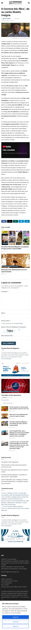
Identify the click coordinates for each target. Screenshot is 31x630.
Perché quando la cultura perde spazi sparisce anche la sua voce (19, 408)
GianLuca (4, 397)
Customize (15, 622)
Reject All (15, 626)
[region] (15, 615)
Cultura (5, 243)
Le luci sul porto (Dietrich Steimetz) (13, 506)
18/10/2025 (4, 251)
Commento (5, 291)
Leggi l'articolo (7, 403)
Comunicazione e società (10, 266)
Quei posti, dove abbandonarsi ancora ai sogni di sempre (14, 270)
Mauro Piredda (7, 18)
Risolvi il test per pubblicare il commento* (13, 327)
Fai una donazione (6, 358)
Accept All (15, 617)
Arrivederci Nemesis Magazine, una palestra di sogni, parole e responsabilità (15, 248)
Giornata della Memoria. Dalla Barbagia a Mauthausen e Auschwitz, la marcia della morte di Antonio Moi (15, 502)
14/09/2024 (16, 18)
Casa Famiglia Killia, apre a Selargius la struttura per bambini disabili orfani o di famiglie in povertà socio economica (19, 433)
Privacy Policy (6, 321)
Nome (3, 313)
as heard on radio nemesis (11, 391)
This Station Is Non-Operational (11, 395)
